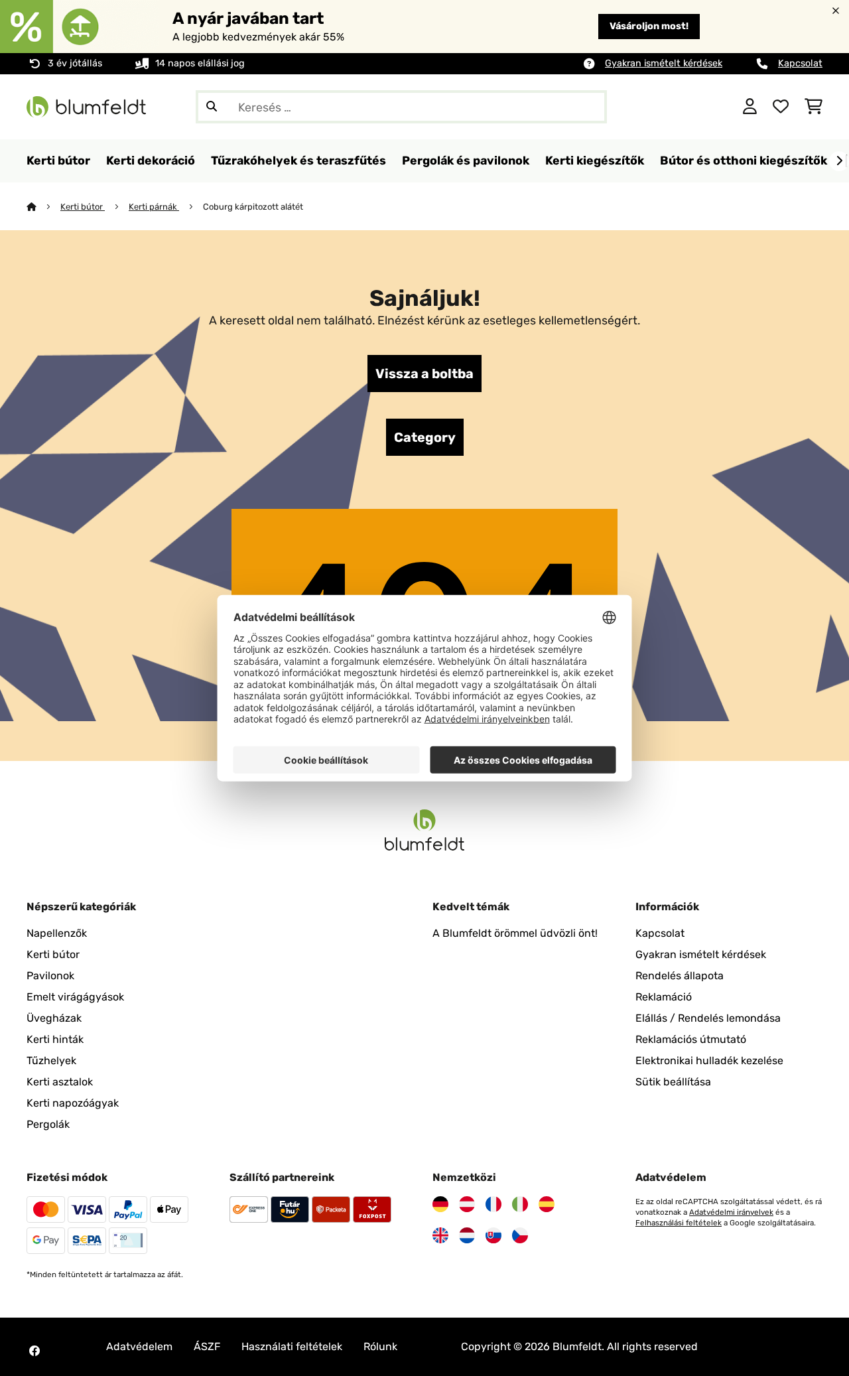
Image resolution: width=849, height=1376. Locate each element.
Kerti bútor (82, 207)
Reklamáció (663, 997)
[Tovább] (839, 161)
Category (425, 437)
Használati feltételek (291, 1346)
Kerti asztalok (60, 1081)
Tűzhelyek (51, 1060)
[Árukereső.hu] (668, 106)
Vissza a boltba (424, 373)
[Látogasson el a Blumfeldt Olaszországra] (520, 1204)
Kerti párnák (154, 207)
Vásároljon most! (649, 26)
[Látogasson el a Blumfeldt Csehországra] (520, 1235)
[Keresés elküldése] (211, 107)
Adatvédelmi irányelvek (731, 1212)
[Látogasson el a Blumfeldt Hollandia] (467, 1235)
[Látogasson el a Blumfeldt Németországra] (440, 1204)
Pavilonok (50, 975)
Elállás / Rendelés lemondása (708, 1018)
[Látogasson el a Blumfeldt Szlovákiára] (493, 1235)
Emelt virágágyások (75, 997)
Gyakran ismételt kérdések (663, 63)
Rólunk (380, 1346)
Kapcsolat (800, 63)
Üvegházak (54, 1018)
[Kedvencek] (781, 107)
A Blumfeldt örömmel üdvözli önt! (515, 933)
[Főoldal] (43, 207)
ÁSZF (207, 1346)
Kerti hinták (55, 1039)
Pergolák (48, 1124)
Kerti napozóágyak (73, 1103)
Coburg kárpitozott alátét (253, 207)
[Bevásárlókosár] (813, 107)
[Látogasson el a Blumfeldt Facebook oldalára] (34, 1351)
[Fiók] (750, 107)
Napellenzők (57, 933)
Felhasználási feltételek (678, 1222)
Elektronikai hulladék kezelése (709, 1060)
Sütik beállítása (673, 1081)
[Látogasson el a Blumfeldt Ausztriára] (467, 1204)
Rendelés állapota (679, 975)
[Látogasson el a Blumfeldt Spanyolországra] (547, 1204)
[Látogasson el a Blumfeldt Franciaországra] (493, 1204)
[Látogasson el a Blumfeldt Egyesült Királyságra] (440, 1235)
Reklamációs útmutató (690, 1039)
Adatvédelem (139, 1346)
